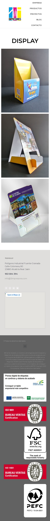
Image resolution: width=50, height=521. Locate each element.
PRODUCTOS (36, 8)
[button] (25, 346)
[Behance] (13, 288)
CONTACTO (36, 25)
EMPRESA (37, 3)
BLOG (39, 20)
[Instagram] (10, 288)
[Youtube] (17, 288)
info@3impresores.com (16, 278)
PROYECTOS (36, 14)
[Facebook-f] (6, 288)
